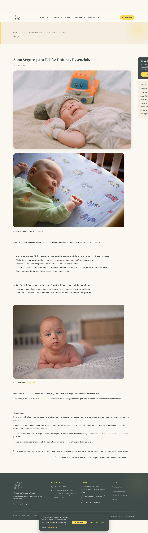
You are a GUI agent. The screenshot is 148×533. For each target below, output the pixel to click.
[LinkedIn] (26, 504)
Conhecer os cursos (93, 497)
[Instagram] (15, 504)
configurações (52, 527)
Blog (49, 17)
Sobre (67, 17)
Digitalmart (131, 516)
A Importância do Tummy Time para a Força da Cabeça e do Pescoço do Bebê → (93, 458)
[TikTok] (21, 504)
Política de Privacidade (119, 495)
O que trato (78, 17)
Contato (114, 499)
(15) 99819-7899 (60, 486)
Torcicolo (144, 89)
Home (42, 17)
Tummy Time (45, 399)
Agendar (128, 17)
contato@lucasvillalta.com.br (64, 490)
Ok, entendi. (79, 522)
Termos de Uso (117, 487)
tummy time (30, 383)
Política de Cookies (118, 491)
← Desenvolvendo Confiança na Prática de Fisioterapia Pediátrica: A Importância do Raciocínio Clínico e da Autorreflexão (72, 451)
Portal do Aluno (93, 502)
